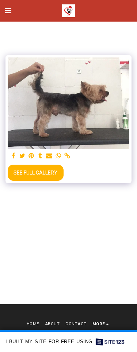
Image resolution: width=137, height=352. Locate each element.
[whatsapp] (58, 156)
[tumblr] (40, 156)
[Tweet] (22, 156)
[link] (67, 156)
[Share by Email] (49, 156)
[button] (8, 11)
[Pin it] (31, 156)
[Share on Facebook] (13, 156)
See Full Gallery (35, 173)
